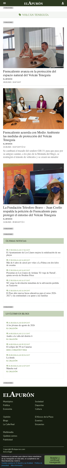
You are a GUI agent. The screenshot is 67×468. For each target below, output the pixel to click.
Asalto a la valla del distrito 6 (19, 336)
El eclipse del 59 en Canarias (19, 347)
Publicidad (8, 439)
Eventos (38, 420)
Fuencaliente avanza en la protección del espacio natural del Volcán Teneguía (29, 73)
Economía (7, 409)
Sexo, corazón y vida (16, 350)
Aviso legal (7, 452)
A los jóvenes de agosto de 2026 (20, 325)
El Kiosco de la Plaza (44, 417)
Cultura (38, 409)
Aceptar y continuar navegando (54, 460)
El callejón (11, 328)
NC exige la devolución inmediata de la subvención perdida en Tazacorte (32, 284)
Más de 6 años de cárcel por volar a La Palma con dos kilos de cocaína (32, 263)
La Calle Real (8, 424)
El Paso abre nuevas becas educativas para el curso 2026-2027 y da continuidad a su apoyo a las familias (31, 294)
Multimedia (8, 432)
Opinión (6, 417)
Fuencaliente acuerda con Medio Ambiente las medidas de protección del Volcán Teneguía (31, 136)
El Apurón (7, 79)
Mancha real (11, 368)
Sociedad (39, 401)
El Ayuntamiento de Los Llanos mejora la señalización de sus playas (33, 253)
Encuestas (39, 424)
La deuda (10, 357)
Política (6, 405)
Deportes (39, 405)
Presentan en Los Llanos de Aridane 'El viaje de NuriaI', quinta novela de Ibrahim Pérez (31, 274)
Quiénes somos (10, 436)
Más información (17, 465)
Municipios (8, 401)
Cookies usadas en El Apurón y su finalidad (17, 463)
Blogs (5, 420)
